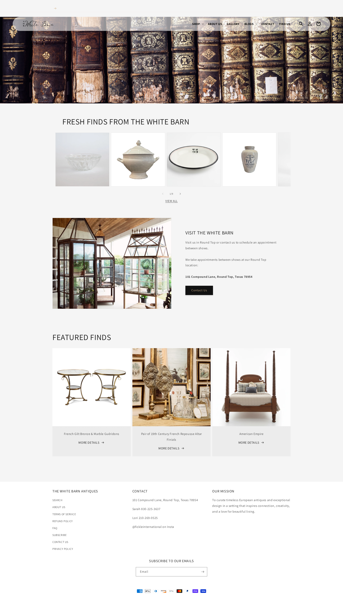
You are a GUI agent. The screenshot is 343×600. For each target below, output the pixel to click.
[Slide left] (162, 193)
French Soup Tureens (138, 141)
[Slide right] (180, 193)
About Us (58, 507)
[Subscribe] (202, 571)
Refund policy (62, 521)
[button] (197, 24)
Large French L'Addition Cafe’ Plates (193, 144)
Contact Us (199, 290)
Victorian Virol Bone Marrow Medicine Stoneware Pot (249, 141)
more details (168, 448)
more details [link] (88, 442)
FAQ (54, 528)
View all (171, 201)
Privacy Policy (62, 549)
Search (57, 500)
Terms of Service (64, 514)
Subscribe (59, 535)
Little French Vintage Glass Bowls (82, 144)
